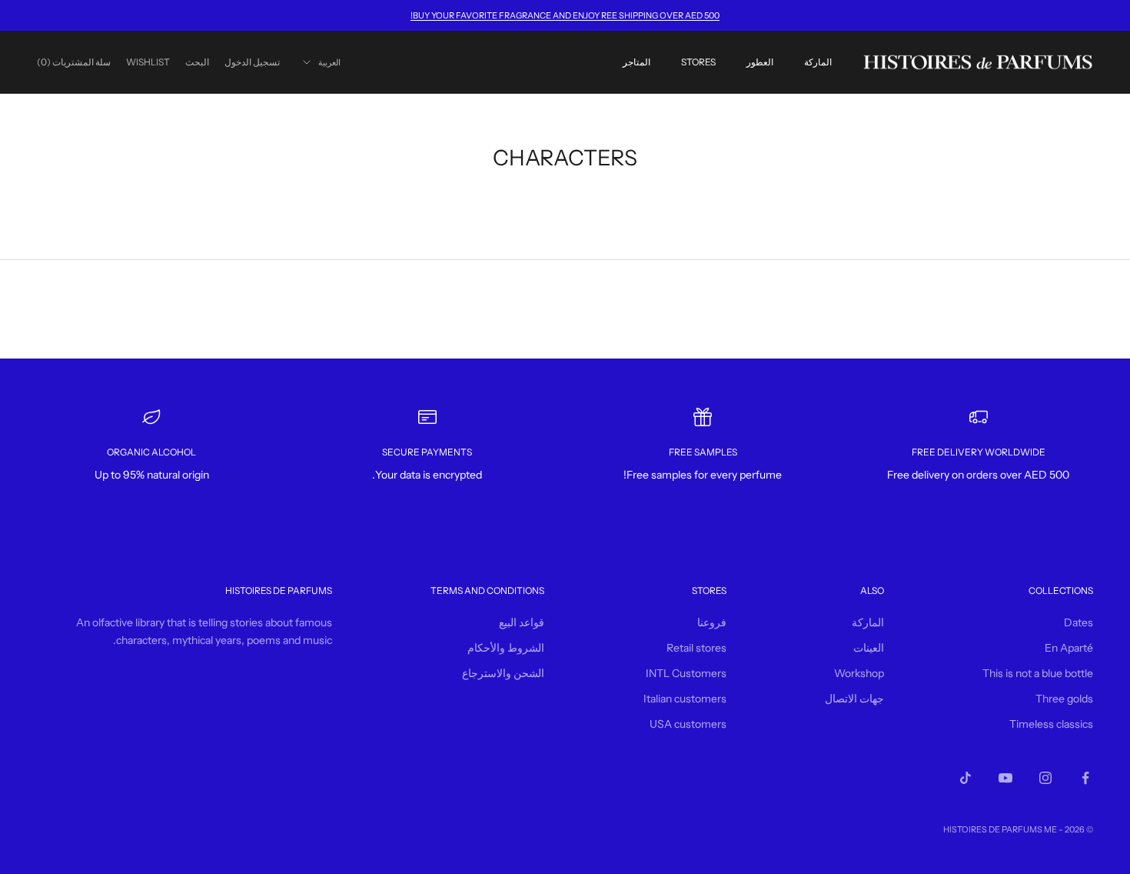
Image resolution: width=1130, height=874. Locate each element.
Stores (698, 62)
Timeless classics (1051, 724)
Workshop (859, 673)
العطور (759, 62)
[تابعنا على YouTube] (1005, 778)
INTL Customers (686, 673)
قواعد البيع (521, 622)
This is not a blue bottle (1037, 673)
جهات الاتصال (854, 699)
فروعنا (711, 622)
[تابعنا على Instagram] (1045, 778)
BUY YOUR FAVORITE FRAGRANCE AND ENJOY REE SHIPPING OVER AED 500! (565, 15)
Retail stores (696, 648)
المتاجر (636, 62)
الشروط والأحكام (505, 648)
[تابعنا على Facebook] (1085, 778)
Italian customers (684, 699)
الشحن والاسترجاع (503, 673)
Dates (1078, 622)
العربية (329, 62)
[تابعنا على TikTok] (965, 778)
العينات (868, 648)
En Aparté (1069, 648)
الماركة (818, 62)
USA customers (688, 724)
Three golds (1064, 699)
